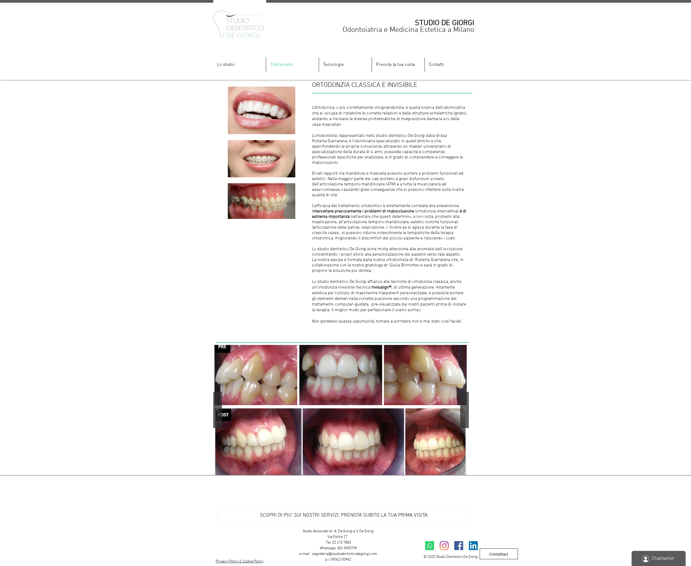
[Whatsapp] (429, 545)
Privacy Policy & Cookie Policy (239, 561)
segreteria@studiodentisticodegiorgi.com (344, 554)
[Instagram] (444, 545)
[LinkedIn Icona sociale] (473, 545)
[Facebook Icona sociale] (458, 545)
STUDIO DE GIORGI (444, 23)
